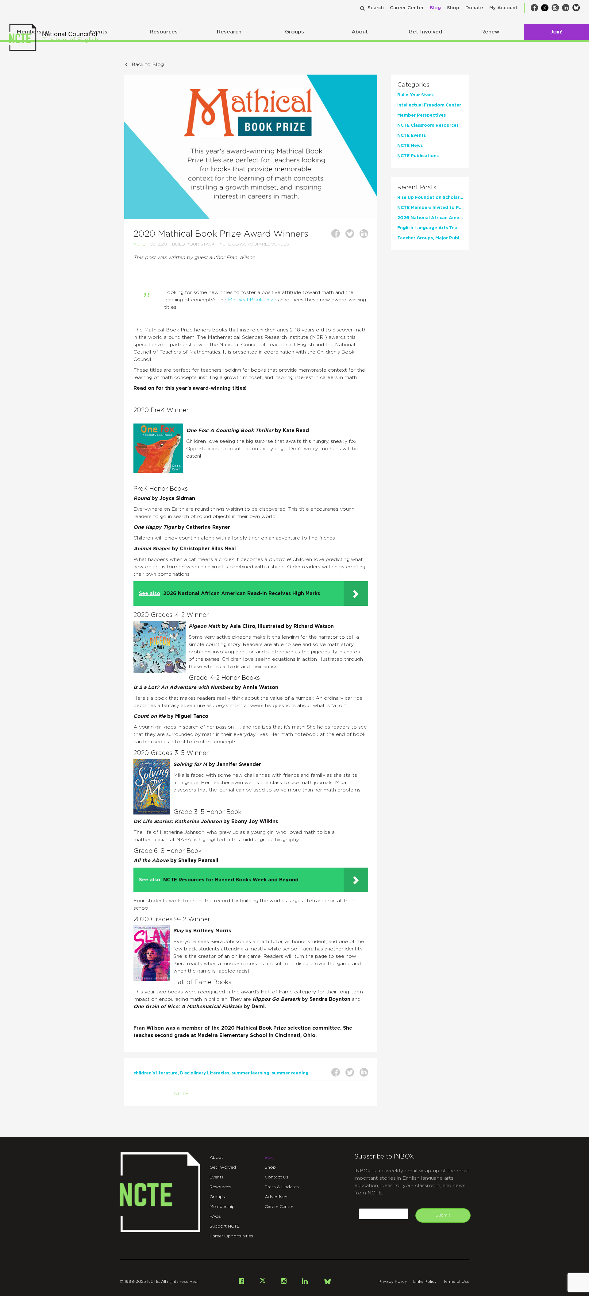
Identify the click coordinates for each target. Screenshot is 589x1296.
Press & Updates (282, 1187)
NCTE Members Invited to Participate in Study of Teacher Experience (430, 208)
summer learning (250, 1073)
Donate (474, 8)
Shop (453, 8)
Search (376, 8)
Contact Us (276, 1177)
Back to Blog (148, 64)
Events (217, 1177)
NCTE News (410, 146)
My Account (503, 8)
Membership (222, 1207)
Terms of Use (456, 1282)
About (360, 31)
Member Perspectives (421, 115)
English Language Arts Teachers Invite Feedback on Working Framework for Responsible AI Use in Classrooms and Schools (430, 228)
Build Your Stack (193, 244)
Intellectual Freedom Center (429, 105)
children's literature (155, 1073)
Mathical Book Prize (252, 299)
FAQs (215, 1216)
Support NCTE (225, 1226)
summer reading (290, 1073)
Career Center (407, 8)
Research (229, 31)
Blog (435, 8)
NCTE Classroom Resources (254, 244)
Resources (163, 31)
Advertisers (276, 1197)
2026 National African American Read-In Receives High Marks (430, 218)
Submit (443, 1215)
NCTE (139, 244)
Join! (556, 31)
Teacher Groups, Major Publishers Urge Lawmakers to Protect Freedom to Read (430, 238)
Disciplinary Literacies (204, 1073)
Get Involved (425, 31)
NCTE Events (411, 135)
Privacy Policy (393, 1282)
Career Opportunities (231, 1236)
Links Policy (425, 1282)
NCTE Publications (418, 156)
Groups (294, 31)
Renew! (491, 31)
